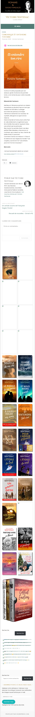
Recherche (5, 630)
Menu (19, 26)
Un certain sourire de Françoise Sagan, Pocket (13, 206)
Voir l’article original (9, 154)
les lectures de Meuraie (15, 45)
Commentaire (24, 238)
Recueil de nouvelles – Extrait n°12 (21, 212)
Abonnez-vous (8, 702)
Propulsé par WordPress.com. (17, 714)
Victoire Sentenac (17, 17)
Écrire (4, 32)
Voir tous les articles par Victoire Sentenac (14, 194)
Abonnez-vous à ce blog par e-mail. (18, 685)
